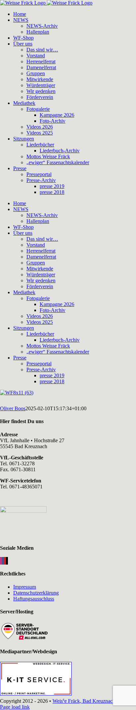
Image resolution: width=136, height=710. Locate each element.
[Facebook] (3, 561)
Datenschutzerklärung (36, 593)
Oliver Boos (12, 408)
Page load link (15, 707)
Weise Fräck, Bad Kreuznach (83, 701)
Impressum (24, 587)
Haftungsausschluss (33, 599)
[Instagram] (1, 561)
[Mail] (7, 561)
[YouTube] (5, 561)
